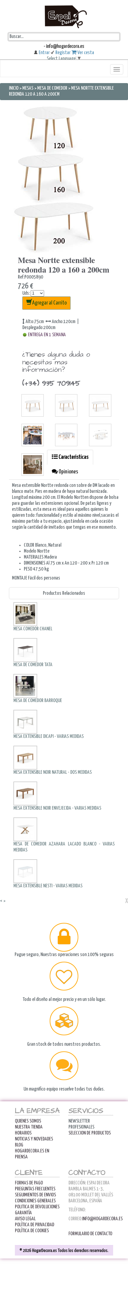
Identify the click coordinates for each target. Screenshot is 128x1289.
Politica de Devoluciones (37, 1207)
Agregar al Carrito (49, 303)
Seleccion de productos (89, 1133)
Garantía (23, 1212)
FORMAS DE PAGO (29, 1183)
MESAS (27, 88)
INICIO (14, 88)
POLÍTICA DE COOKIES (32, 1230)
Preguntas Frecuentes (35, 1189)
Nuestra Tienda (29, 1127)
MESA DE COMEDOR (52, 88)
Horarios (23, 1133)
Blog (19, 1145)
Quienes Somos (28, 1121)
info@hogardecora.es (102, 1218)
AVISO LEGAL (25, 1218)
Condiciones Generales (35, 1201)
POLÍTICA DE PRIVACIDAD (34, 1224)
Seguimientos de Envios (35, 1195)
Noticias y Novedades (34, 1139)
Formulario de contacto (90, 1233)
